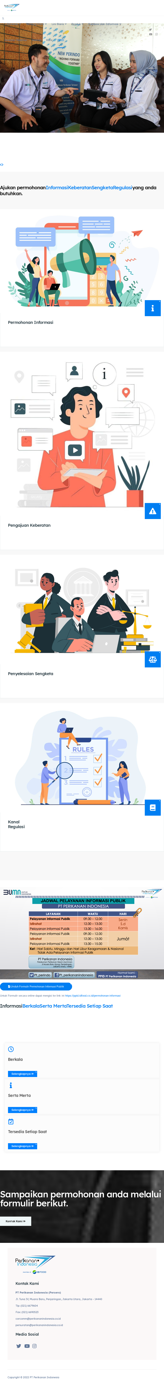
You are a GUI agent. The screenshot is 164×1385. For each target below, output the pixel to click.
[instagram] (35, 1345)
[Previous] (1, 164)
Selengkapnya (20, 336)
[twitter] (19, 1345)
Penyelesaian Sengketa (30, 673)
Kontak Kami (14, 1221)
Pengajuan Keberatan (29, 525)
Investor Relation (15, 40)
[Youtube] (150, 34)
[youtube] (27, 1345)
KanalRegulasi (16, 824)
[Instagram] (156, 34)
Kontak (36, 40)
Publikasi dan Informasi (103, 24)
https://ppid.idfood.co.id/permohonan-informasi (93, 995)
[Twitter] (150, 29)
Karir (49, 40)
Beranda (12, 24)
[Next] (3, 164)
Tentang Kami (35, 24)
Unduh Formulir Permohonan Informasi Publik (37, 986)
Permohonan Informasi (30, 322)
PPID (60, 40)
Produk (76, 24)
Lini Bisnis (58, 24)
